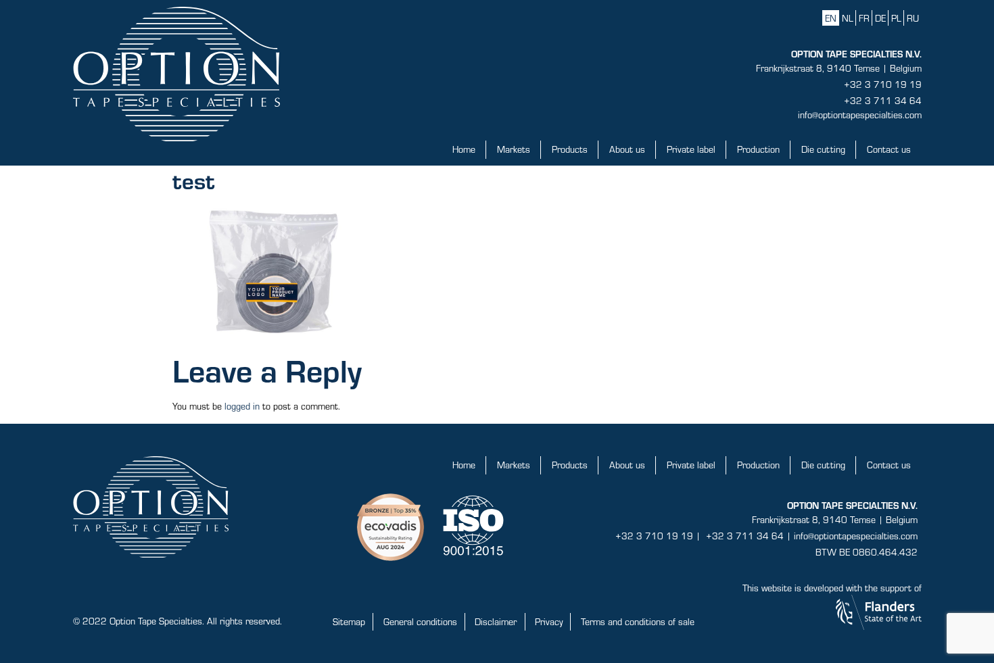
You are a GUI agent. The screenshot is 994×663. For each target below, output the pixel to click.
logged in (242, 405)
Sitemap (349, 621)
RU (913, 17)
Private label (691, 149)
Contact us (889, 149)
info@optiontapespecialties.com (860, 114)
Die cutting (823, 149)
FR (864, 17)
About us (627, 149)
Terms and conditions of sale (637, 621)
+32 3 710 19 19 (883, 84)
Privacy (549, 621)
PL (896, 17)
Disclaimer (496, 621)
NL (847, 17)
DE (880, 17)
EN (830, 17)
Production (758, 149)
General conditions (420, 621)
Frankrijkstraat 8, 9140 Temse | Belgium (839, 68)
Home (463, 149)
